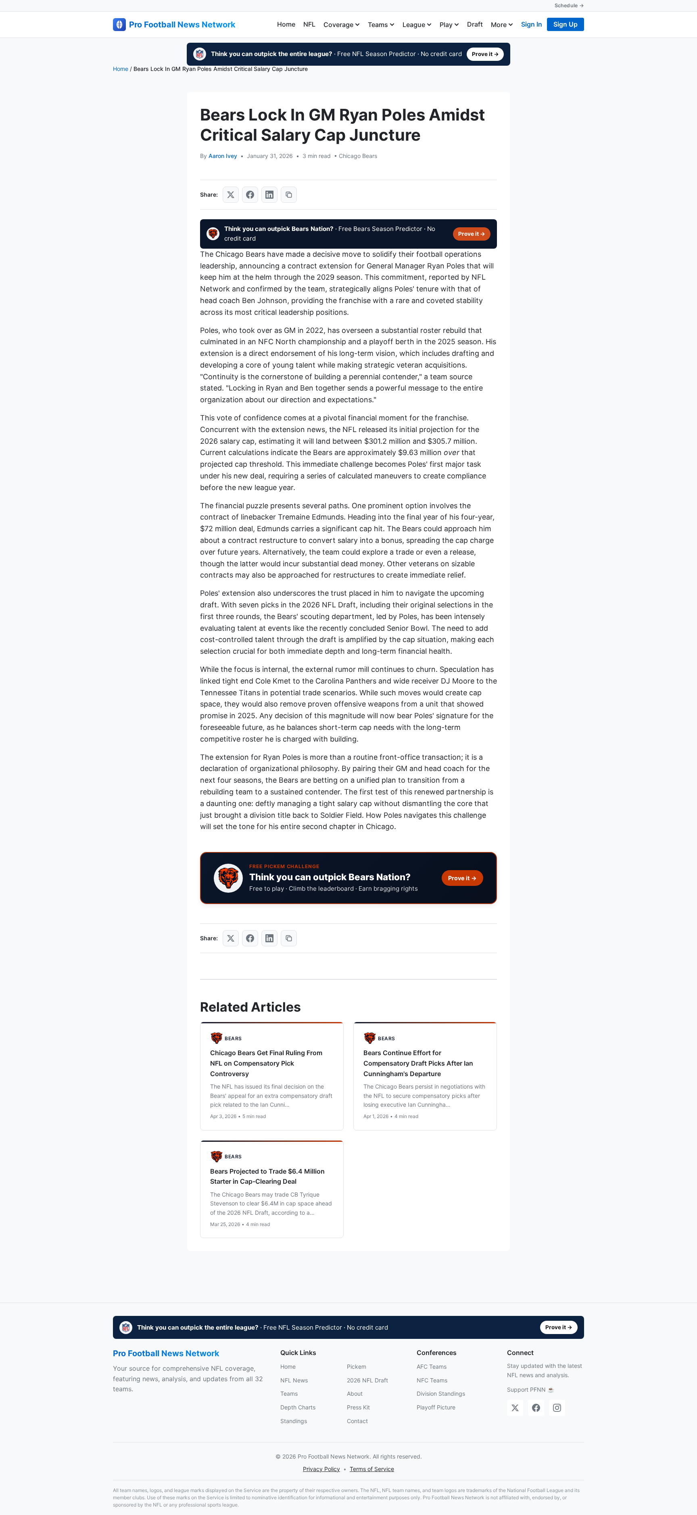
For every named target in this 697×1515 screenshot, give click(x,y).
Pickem (356, 1366)
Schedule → (569, 5)
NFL (309, 24)
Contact (357, 1420)
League (414, 25)
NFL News (294, 1380)
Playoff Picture (436, 1407)
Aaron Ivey (223, 155)
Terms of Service (372, 1468)
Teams (378, 25)
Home (286, 24)
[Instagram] (557, 1408)
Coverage (338, 25)
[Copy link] (289, 195)
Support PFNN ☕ (530, 1389)
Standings (293, 1420)
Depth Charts (297, 1407)
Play (446, 25)
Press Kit (358, 1407)
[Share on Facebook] (250, 195)
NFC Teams (432, 1380)
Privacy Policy (321, 1468)
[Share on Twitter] (231, 195)
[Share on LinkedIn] (269, 195)
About (355, 1393)
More (499, 25)
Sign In (531, 24)
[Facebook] (536, 1408)
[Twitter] (515, 1408)
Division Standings (441, 1393)
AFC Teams (432, 1366)
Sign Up (565, 24)
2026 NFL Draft (367, 1380)
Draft (475, 24)
